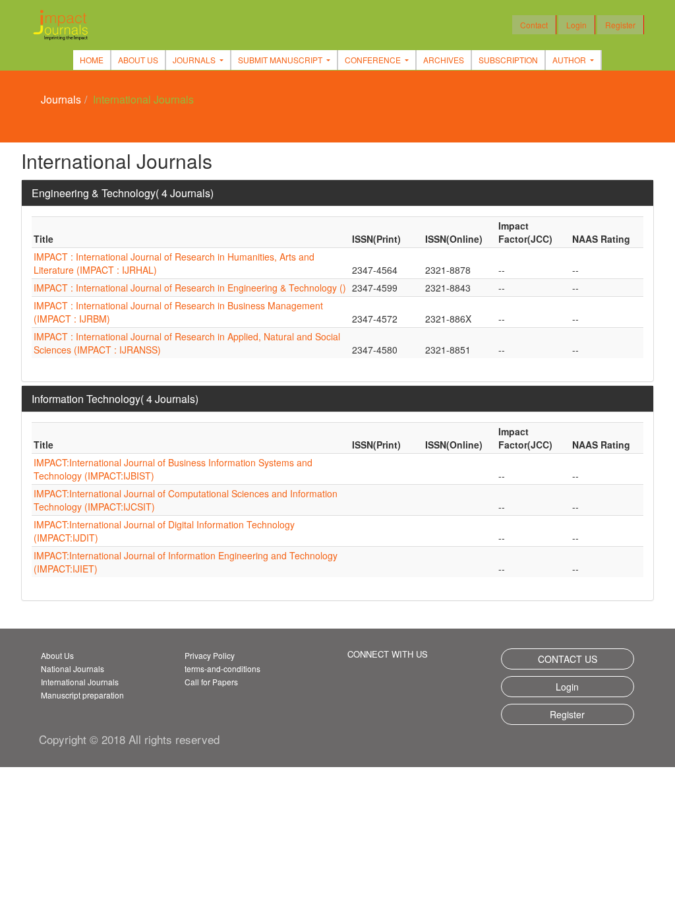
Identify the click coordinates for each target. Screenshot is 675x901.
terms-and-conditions (222, 668)
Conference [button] (374, 59)
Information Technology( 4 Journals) (115, 398)
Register (620, 24)
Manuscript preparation (82, 694)
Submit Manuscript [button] (281, 59)
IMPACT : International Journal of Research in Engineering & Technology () (190, 287)
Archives (443, 59)
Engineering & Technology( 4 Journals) (123, 193)
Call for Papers (211, 681)
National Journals (72, 668)
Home (91, 59)
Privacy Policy (210, 655)
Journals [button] (195, 59)
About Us (138, 59)
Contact (534, 24)
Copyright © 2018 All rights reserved (129, 739)
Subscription (508, 59)
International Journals (80, 681)
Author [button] (570, 59)
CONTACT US (567, 659)
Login (576, 24)
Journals (61, 99)
